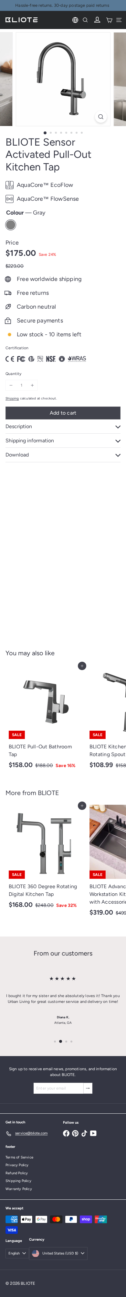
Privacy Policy (17, 1165)
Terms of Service (19, 1157)
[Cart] (109, 20)
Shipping (12, 398)
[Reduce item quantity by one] (10, 385)
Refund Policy (16, 1173)
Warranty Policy (18, 1189)
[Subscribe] (87, 1088)
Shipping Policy (18, 1181)
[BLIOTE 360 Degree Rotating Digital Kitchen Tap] (46, 859)
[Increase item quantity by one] (32, 385)
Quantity (13, 373)
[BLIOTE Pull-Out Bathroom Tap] (46, 719)
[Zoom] (101, 117)
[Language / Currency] (75, 20)
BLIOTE (48, 793)
